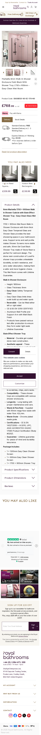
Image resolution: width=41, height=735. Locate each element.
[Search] (28, 7)
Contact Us (23, 2)
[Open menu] (3, 7)
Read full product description (14, 152)
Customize (19, 383)
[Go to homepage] (19, 655)
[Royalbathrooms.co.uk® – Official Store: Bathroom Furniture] (19, 7)
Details (27, 352)
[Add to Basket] (15, 191)
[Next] (34, 51)
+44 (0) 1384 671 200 (14, 662)
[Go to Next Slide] (37, 14)
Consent (11, 352)
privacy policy (23, 636)
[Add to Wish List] (35, 84)
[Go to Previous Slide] (2, 14)
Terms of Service (24, 641)
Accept (20, 376)
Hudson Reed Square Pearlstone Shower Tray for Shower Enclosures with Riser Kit (9, 185)
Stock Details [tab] (20, 120)
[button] (4, 184)
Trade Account (32, 2)
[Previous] (5, 51)
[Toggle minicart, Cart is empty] (35, 7)
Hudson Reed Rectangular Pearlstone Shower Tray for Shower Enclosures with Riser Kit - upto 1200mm (29, 185)
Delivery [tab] (7, 120)
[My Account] (31, 7)
